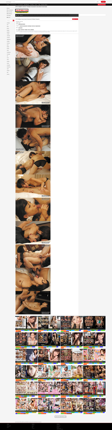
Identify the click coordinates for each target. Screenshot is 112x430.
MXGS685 (62, 380)
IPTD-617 (35, 330)
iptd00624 (39, 331)
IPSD (96, 330)
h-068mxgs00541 (23, 380)
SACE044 (103, 363)
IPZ (98, 379)
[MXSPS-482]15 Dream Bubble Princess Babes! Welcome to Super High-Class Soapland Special (26, 395)
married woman (34, 412)
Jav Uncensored (13, 4)
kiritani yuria (67, 363)
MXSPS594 (39, 413)
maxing (32, 379)
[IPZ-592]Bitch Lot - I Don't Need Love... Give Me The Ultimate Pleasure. (94, 378)
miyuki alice (85, 379)
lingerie (97, 379)
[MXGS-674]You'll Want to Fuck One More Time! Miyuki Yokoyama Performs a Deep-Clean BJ (49, 379)
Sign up (103, 1)
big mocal (19, 413)
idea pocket (20, 27)
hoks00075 (96, 413)
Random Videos (44, 4)
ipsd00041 (92, 331)
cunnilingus (29, 26)
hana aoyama (46, 412)
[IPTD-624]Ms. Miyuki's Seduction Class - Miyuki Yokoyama (49, 329)
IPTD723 (42, 364)
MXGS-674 (58, 379)
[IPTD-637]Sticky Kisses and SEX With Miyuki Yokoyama (72, 329)
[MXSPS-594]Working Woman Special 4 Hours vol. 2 (49, 411)
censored (21, 26)
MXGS (30, 379)
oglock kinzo (87, 413)
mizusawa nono (69, 412)
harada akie (63, 363)
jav (34, 26)
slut (95, 330)
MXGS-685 (80, 379)
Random (9, 17)
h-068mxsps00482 (24, 397)
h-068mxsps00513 (63, 397)
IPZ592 (87, 380)
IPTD (29, 29)
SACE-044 (101, 363)
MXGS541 (20, 380)
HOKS (103, 412)
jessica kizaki (85, 330)
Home (8, 4)
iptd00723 (45, 364)
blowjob (48, 379)
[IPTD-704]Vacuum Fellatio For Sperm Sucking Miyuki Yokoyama (94, 345)
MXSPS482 (20, 397)
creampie (30, 412)
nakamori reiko (18, 412)
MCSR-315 (27, 413)
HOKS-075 (90, 413)
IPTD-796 (62, 364)
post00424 (93, 397)
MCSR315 (30, 413)
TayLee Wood (59, 428)
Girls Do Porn (58, 425)
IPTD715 (17, 364)
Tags (39, 4)
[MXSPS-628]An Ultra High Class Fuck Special (71, 411)
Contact (33, 428)
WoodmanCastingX (60, 429)
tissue (19, 29)
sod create (95, 363)
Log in (33, 426)
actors (36, 4)
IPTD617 (17, 331)
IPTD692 (26, 29)
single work (26, 330)
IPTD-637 (62, 331)
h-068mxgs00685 (66, 380)
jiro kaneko (21, 413)
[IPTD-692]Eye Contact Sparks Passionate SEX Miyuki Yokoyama (72, 345)
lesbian (102, 412)
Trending (32, 4)
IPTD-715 (36, 363)
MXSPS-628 (62, 413)
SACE (93, 363)
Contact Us (8, 426)
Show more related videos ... (60, 416)
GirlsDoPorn (58, 426)
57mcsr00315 (33, 413)
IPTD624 (58, 330)
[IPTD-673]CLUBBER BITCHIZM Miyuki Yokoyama (49, 345)
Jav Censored (20, 4)
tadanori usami (77, 330)
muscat (24, 413)
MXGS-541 (17, 380)
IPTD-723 (39, 364)
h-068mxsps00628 (69, 413)
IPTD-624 (55, 330)
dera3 (78, 379)
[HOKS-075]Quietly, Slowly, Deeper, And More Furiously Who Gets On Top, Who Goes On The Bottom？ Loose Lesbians (94, 412)
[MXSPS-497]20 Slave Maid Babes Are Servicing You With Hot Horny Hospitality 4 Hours (49, 395)
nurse (26, 363)
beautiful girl (76, 412)
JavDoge (8, 2)
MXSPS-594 (57, 412)
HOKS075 (93, 413)
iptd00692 (32, 29)
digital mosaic (38, 26)
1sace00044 (85, 364)
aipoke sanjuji (79, 363)
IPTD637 (65, 331)
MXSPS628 (65, 413)
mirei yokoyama (90, 379)
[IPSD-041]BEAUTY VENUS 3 (94, 329)
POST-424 (87, 397)
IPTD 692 (22, 29)
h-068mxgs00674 (43, 380)
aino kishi (89, 330)
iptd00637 (67, 331)
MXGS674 (39, 380)
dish (33, 330)
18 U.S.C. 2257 (9, 425)
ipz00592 (89, 380)
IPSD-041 (87, 331)
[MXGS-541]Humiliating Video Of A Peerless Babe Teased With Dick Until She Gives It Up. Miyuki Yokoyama (26, 379)
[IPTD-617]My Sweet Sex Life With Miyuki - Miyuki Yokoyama (26, 329)
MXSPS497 (39, 397)
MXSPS (52, 412)
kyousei (98, 363)
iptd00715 (19, 364)
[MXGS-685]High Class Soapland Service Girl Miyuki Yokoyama (71, 378)
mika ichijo (85, 412)
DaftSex (58, 427)
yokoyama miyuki (22, 24)
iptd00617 (19, 331)
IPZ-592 (85, 380)
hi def (33, 26)
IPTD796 (65, 364)
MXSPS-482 (17, 397)
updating (85, 397)
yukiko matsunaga (90, 412)
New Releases (26, 4)
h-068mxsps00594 (43, 413)
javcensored (25, 26)
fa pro (84, 413)
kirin (55, 379)
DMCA (8, 427)
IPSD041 (89, 331)
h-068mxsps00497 (43, 397)
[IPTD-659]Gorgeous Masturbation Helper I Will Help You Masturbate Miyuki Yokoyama (26, 346)
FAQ (32, 427)
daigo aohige (35, 379)
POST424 (90, 397)
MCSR (16, 413)
